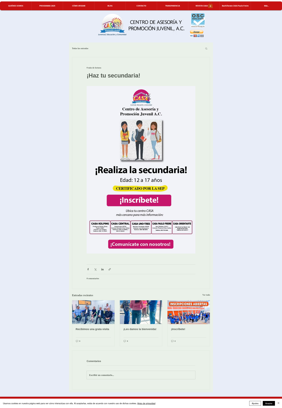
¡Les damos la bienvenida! (139, 329)
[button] (15, 5)
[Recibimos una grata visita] (93, 312)
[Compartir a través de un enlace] (109, 269)
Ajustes (255, 403)
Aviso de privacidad (146, 403)
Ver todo (206, 294)
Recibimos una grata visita (92, 329)
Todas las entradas (80, 48)
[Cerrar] (278, 403)
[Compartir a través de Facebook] (88, 269)
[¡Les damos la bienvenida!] (141, 312)
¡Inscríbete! (178, 329)
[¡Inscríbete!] (188, 312)
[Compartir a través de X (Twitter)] (95, 269)
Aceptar (268, 403)
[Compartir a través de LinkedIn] (102, 269)
